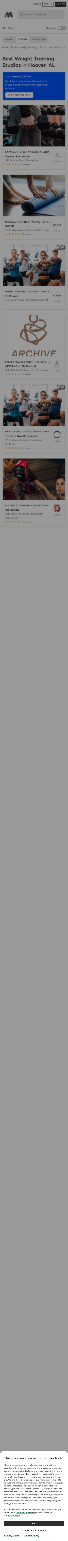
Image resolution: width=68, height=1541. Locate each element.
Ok (34, 1524)
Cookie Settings (34, 1530)
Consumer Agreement (26, 1513)
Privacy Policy (14, 1516)
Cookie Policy (31, 1536)
